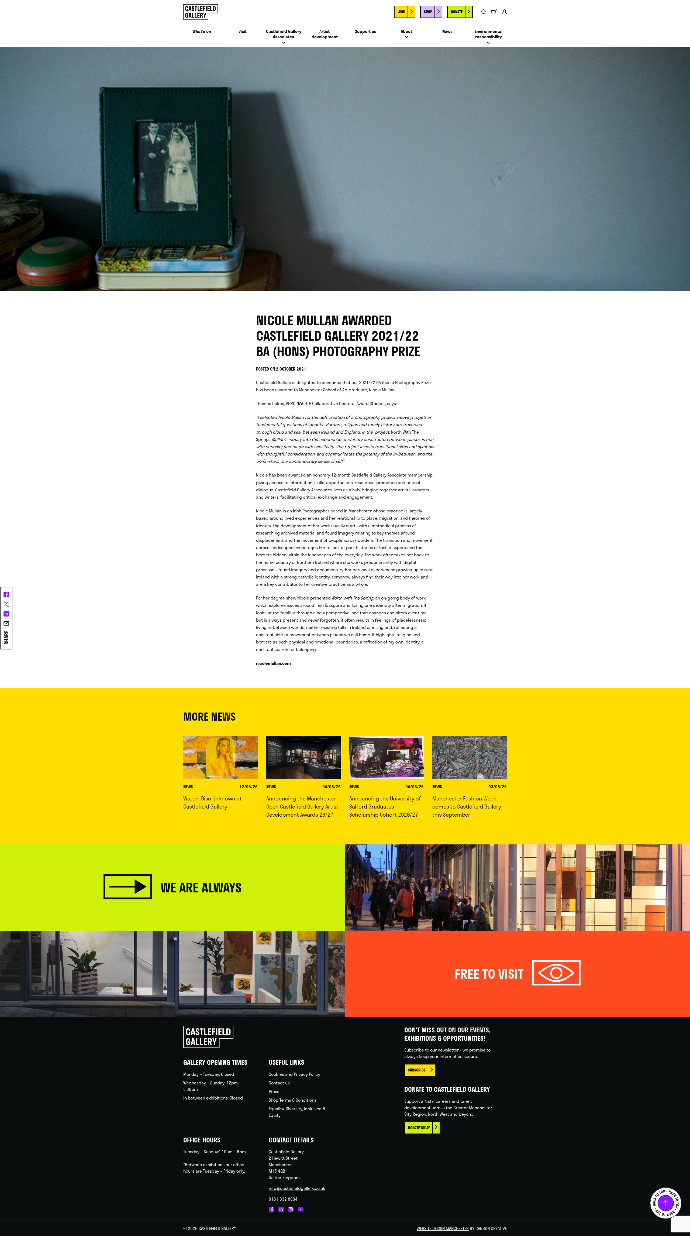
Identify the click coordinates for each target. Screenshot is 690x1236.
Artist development (325, 34)
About (406, 31)
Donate (457, 12)
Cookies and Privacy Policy (294, 1074)
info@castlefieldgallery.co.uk (297, 1188)
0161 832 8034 (283, 1199)
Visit (243, 31)
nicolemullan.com (273, 663)
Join (401, 12)
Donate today (419, 1128)
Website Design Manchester (443, 1228)
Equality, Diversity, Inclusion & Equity (297, 1111)
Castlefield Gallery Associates (283, 34)
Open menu (283, 44)
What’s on (201, 31)
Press (274, 1091)
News (447, 31)
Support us (365, 31)
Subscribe (416, 1070)
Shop (428, 12)
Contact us (279, 1082)
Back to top (665, 1203)
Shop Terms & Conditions (292, 1100)
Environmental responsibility (488, 34)
